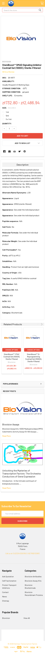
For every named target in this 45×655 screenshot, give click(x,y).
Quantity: (7, 123)
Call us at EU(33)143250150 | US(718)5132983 (22, 553)
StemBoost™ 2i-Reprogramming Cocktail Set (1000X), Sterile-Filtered (33, 357)
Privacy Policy (22, 639)
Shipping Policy (22, 634)
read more (6, 436)
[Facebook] (4, 151)
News (4, 596)
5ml (7, 115)
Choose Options (11, 350)
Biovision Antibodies (33, 576)
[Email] (9, 151)
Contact (5, 592)
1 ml (7, 112)
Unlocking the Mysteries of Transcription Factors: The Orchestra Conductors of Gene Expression (21, 473)
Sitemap (5, 601)
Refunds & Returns (22, 636)
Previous (38, 324)
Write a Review (8, 72)
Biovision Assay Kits (33, 581)
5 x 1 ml (8, 119)
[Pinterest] (24, 151)
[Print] (14, 151)
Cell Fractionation (9, 581)
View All (27, 618)
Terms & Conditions (22, 631)
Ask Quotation (8, 576)
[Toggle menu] (3, 3)
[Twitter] (19, 151)
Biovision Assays (10, 424)
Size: (9, 108)
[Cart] (42, 3)
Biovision (6, 618)
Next (41, 324)
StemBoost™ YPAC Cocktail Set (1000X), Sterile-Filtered (11, 356)
